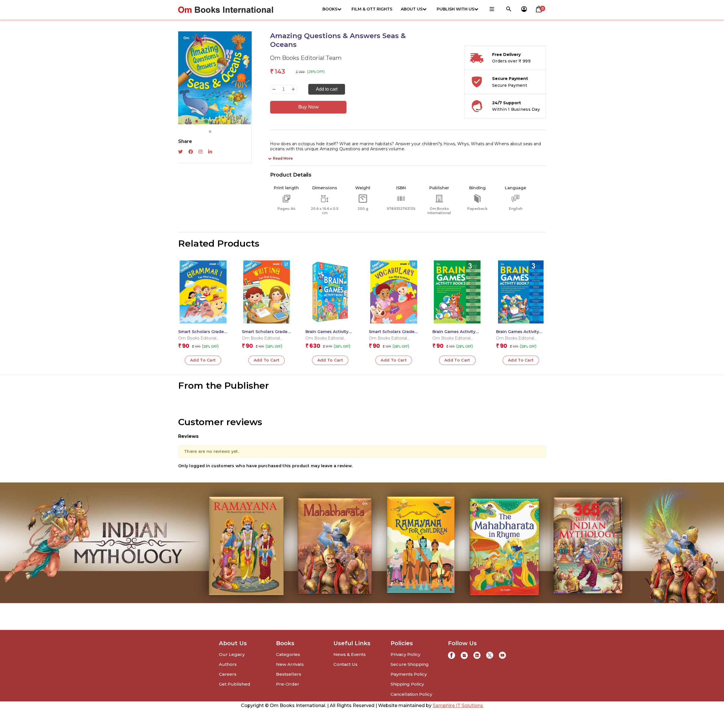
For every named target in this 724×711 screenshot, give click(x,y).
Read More (283, 158)
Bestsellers (288, 674)
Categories (288, 654)
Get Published (234, 684)
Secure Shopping (410, 664)
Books (329, 9)
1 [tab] (210, 131)
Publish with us (455, 9)
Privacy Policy (405, 654)
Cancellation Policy (411, 694)
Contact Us (345, 664)
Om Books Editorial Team (306, 58)
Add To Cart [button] (203, 360)
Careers (227, 674)
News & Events (349, 654)
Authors (228, 664)
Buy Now (308, 107)
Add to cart (326, 89)
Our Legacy (232, 654)
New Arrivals (290, 664)
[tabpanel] (215, 77)
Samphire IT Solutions (458, 705)
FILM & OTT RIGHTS (372, 9)
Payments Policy (409, 674)
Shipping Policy (407, 684)
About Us (412, 9)
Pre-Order (287, 684)
